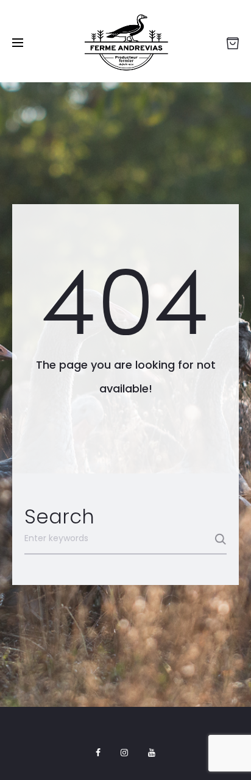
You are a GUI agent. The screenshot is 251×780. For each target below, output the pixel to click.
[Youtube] (151, 752)
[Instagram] (124, 752)
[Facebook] (98, 752)
